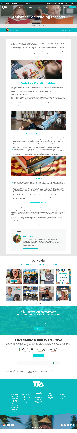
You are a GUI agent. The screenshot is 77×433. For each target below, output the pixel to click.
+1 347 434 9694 (6, 3)
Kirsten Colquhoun (14, 30)
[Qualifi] (26, 350)
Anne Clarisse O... (32, 367)
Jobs (58, 7)
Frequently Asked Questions (50, 398)
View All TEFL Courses (26, 394)
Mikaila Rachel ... (54, 367)
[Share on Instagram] (65, 425)
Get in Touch (62, 394)
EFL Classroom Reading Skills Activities (41, 57)
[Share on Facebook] (62, 425)
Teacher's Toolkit (13, 34)
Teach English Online (38, 7)
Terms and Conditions (36, 427)
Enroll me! (56, 25)
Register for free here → (50, 1)
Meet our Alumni (14, 403)
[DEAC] (41, 350)
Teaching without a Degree (39, 402)
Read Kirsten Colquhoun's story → (30, 248)
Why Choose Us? (14, 394)
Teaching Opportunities (49, 7)
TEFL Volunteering (38, 399)
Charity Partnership (15, 396)
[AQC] (53, 350)
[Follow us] (71, 425)
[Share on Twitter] (68, 425)
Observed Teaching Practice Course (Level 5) (27, 404)
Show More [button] (38, 303)
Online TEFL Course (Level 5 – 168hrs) (26, 400)
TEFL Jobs (38, 395)
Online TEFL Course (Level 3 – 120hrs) (26, 397)
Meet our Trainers (14, 405)
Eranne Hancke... (9, 367)
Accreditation (15, 398)
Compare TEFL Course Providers (14, 401)
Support (65, 7)
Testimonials (14, 409)
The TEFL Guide (50, 395)
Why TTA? (11, 7)
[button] (14, 277)
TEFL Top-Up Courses (26, 407)
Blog (61, 7)
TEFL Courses (18, 7)
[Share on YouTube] (73, 425)
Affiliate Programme (15, 411)
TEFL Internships (38, 397)
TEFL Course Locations (28, 7)
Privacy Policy (43, 427)
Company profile (14, 407)
